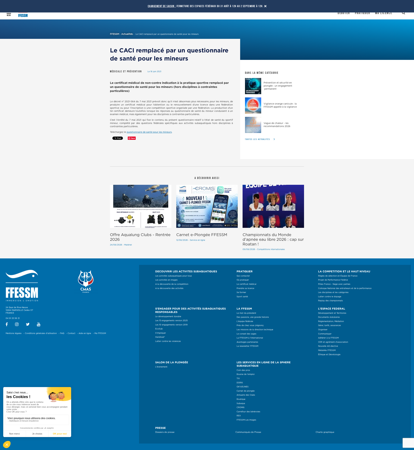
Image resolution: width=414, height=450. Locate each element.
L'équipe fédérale (245, 321)
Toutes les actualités (257, 139)
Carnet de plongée (246, 391)
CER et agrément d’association (333, 342)
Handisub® (160, 337)
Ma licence (383, 13)
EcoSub (159, 329)
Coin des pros (243, 370)
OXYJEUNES (243, 387)
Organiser (322, 330)
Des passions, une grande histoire (253, 317)
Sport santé (242, 297)
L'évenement (161, 367)
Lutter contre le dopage (329, 297)
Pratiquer (362, 13)
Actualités (127, 34)
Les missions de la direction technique (255, 330)
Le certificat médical (246, 284)
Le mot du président (246, 313)
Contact (71, 333)
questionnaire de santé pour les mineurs (149, 132)
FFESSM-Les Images (246, 420)
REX (239, 416)
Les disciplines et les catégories (333, 292)
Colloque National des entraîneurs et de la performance (344, 288)
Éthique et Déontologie (329, 355)
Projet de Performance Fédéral (333, 280)
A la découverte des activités (169, 288)
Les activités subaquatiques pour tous (173, 276)
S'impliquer (160, 333)
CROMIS (241, 407)
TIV (238, 378)
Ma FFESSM (100, 333)
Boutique (241, 399)
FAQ (62, 333)
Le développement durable (168, 316)
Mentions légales (14, 333)
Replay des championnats (330, 301)
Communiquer (325, 334)
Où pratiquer (243, 280)
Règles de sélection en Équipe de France (337, 276)
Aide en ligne (85, 333)
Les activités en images (166, 280)
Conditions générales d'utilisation (41, 333)
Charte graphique (325, 432)
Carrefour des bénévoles (248, 412)
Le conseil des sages (246, 334)
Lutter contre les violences (168, 341)
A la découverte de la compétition (171, 284)
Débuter (344, 13)
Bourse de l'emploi (246, 374)
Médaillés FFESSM (327, 350)
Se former (241, 292)
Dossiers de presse (164, 432)
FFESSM (114, 34)
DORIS (240, 383)
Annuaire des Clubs (246, 395)
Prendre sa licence (245, 288)
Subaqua (241, 403)
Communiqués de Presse (248, 432)
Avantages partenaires (247, 342)
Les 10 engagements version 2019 (171, 325)
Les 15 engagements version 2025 (171, 321)
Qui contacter (243, 276)
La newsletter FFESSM (247, 346)
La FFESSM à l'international (250, 338)
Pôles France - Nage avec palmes (334, 284)
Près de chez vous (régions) (250, 325)
